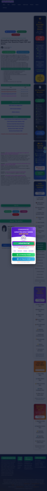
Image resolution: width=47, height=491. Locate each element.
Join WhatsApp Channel (24, 254)
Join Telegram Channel (24, 259)
